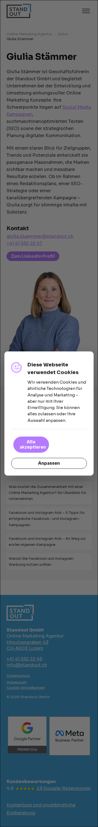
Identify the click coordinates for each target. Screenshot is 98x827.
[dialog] (49, 413)
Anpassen (49, 463)
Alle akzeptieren (33, 444)
